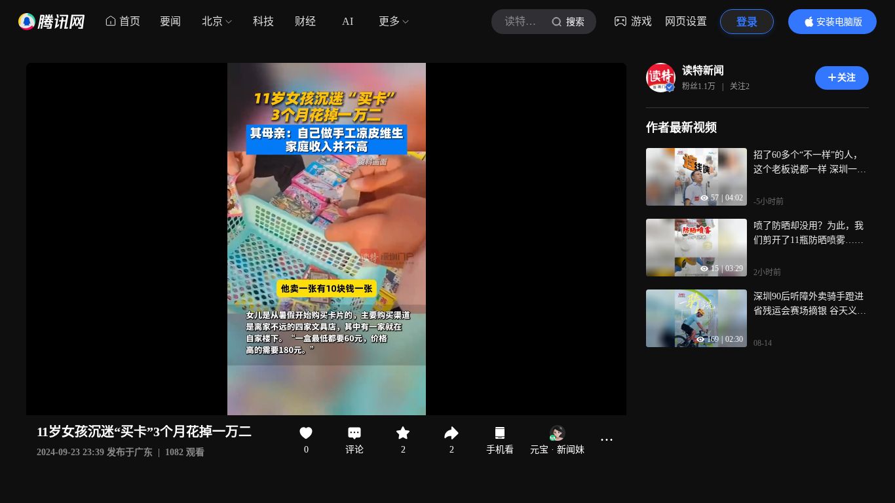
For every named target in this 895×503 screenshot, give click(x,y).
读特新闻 (703, 70)
